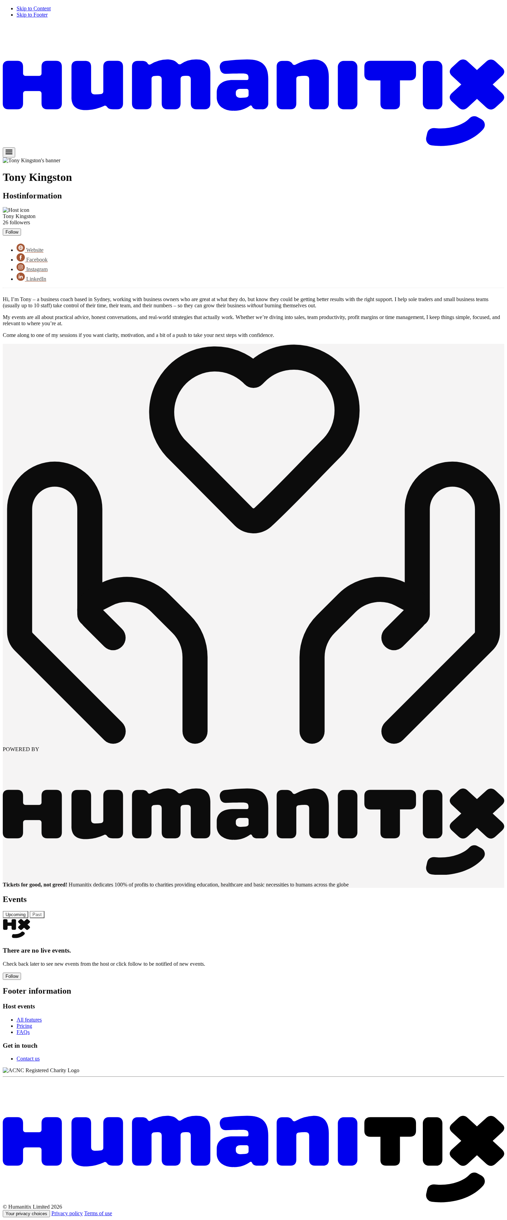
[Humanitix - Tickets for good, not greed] (253, 144)
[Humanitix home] (253, 1200)
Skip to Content (34, 8)
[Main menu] (9, 152)
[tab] (15, 914)
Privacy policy (67, 1213)
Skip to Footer (32, 15)
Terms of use (98, 1213)
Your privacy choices (26, 1213)
